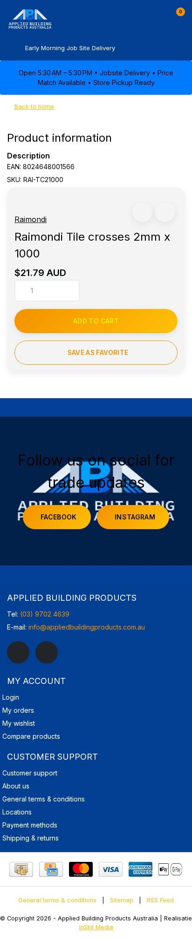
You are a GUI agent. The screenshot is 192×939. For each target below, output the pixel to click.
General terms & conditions (57, 900)
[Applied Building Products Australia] (56, 18)
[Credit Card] (51, 869)
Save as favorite (98, 352)
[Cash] (21, 869)
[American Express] (140, 869)
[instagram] (46, 652)
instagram (135, 517)
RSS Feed (160, 900)
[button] (142, 212)
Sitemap (121, 900)
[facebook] (18, 652)
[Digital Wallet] (170, 869)
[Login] (158, 16)
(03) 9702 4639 (44, 614)
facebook (59, 517)
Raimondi (30, 219)
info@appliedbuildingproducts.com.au (86, 627)
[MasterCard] (81, 869)
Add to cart (96, 321)
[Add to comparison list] (165, 212)
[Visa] (111, 869)
